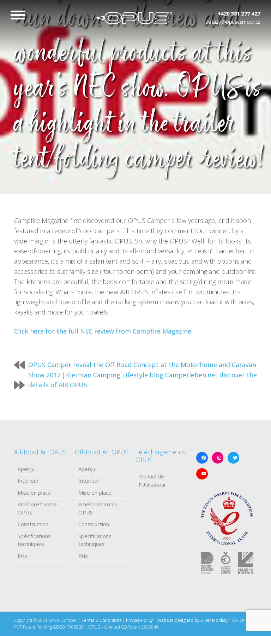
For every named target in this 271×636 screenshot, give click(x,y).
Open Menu (17, 15)
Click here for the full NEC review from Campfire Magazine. (103, 331)
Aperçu (26, 468)
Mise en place (34, 492)
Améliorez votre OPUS (37, 508)
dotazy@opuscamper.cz (232, 21)
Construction (33, 524)
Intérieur (28, 480)
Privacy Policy (139, 620)
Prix (22, 555)
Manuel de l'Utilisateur (152, 480)
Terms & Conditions (101, 620)
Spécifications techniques (34, 540)
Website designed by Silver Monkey (192, 620)
